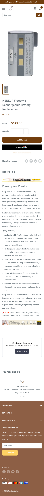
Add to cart (22, 140)
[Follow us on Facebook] (4, 471)
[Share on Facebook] (26, 161)
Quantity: (6, 131)
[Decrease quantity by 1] (13, 131)
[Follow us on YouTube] (13, 471)
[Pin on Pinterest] (31, 161)
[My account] (35, 8)
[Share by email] (40, 161)
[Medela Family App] (22, 320)
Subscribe (10, 453)
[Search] (39, 15)
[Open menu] (3, 9)
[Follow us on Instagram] (8, 471)
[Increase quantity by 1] (26, 131)
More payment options (22, 153)
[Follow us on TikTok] (17, 471)
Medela (5, 115)
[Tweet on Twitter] (35, 161)
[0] (39, 8)
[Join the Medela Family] (22, 177)
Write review (22, 351)
